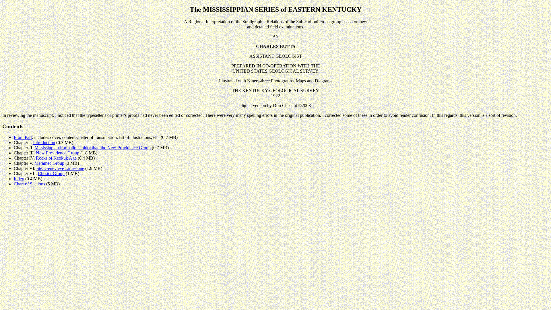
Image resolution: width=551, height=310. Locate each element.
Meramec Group (49, 163)
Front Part (23, 137)
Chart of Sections (29, 183)
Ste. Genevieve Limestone (60, 168)
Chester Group (51, 173)
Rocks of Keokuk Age (56, 158)
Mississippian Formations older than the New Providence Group (92, 147)
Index (19, 178)
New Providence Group (57, 152)
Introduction (44, 142)
